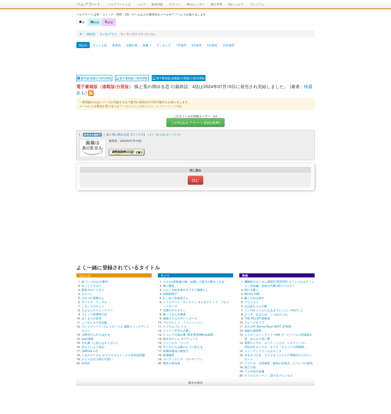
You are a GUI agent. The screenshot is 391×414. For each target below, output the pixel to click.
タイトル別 (100, 45)
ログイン (174, 4)
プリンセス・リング (176, 343)
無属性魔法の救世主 (176, 351)
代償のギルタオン (174, 310)
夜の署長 (168, 286)
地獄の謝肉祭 (252, 330)
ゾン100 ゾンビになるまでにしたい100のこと (273, 310)
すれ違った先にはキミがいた (100, 343)
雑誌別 (91, 34)
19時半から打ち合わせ (95, 334)
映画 (96, 22)
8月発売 (197, 45)
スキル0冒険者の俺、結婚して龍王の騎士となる (193, 281)
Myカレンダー (196, 4)
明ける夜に (251, 290)
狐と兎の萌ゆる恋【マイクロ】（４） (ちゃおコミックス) (143, 134)
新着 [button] (146, 45)
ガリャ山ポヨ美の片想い (97, 359)
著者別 (116, 45)
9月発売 (212, 45)
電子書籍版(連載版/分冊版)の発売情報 (179, 78)
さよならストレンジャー (97, 310)
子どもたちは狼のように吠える (183, 347)
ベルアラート (88, 4)
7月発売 (181, 45)
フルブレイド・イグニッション (183, 322)
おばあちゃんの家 (255, 306)
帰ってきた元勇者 (174, 314)
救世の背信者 (171, 363)
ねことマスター (91, 286)
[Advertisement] (195, 62)
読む (195, 180)
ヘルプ (141, 4)
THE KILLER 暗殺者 (257, 318)
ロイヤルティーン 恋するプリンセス (268, 375)
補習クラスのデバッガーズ (180, 318)
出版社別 (131, 45)
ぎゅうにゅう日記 (92, 347)
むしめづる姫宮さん (176, 298)
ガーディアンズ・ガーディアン (183, 359)
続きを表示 (195, 382)
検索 (110, 22)
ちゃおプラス (108, 34)
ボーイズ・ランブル (94, 302)
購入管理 (216, 4)
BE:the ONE (252, 294)
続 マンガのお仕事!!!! (94, 281)
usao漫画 (87, 339)
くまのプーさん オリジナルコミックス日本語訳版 (113, 355)
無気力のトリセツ (92, 290)
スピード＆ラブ (254, 322)
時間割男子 (170, 294)
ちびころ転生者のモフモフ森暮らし (186, 290)
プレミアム (257, 4)
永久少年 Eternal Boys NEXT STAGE (267, 326)
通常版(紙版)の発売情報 (95, 78)
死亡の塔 (250, 367)
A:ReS (85, 363)
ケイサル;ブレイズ (175, 326)
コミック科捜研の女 (94, 314)
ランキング (164, 45)
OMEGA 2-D (89, 351)
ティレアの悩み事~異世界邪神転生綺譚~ (189, 334)
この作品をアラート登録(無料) (195, 122)
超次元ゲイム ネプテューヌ (180, 339)
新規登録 (157, 4)
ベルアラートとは (119, 4)
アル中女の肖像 (254, 371)
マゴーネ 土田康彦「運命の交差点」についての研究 (278, 363)
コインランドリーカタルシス (262, 351)
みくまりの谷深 (91, 318)
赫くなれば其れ (254, 298)
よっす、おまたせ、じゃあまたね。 (267, 314)
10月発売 (228, 45)
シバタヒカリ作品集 (94, 322)
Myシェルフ (236, 4)
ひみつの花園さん (92, 298)
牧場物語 (168, 355)
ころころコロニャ (92, 306)
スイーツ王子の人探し (177, 330)
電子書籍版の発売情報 (133, 78)
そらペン (87, 294)
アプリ (176, 14)
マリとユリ (251, 302)
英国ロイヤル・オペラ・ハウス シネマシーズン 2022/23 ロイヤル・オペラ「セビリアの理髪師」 (275, 345)
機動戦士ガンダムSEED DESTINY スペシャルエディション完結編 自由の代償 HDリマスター (279, 283)
